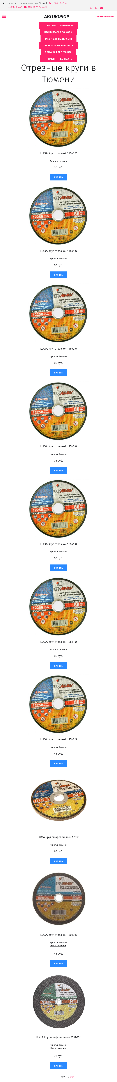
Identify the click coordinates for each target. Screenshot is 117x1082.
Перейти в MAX (14, 7)
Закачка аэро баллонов (58, 45)
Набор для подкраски (58, 39)
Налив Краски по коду (58, 32)
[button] (58, 177)
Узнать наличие (105, 16)
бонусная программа (58, 52)
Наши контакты (58, 59)
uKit (72, 1077)
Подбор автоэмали (58, 25)
